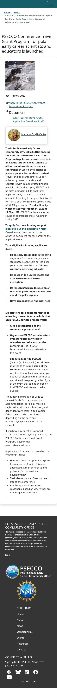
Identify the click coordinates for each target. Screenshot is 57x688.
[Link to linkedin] (27, 673)
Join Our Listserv (14, 665)
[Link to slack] (9, 673)
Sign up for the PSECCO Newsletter (24, 662)
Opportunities (25, 631)
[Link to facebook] (36, 673)
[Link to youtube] (9, 678)
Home (7, 12)
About (20, 620)
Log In (7, 555)
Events (20, 637)
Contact (21, 649)
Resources (22, 643)
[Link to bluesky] (18, 673)
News (17, 12)
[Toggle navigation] (51, 4)
